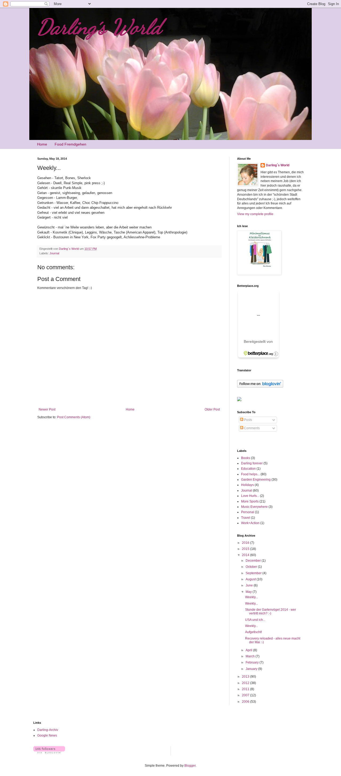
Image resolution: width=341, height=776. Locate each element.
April (249, 650)
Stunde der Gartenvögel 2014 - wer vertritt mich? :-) (270, 611)
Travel (245, 518)
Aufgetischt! (253, 632)
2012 (246, 683)
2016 (246, 543)
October (252, 567)
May (249, 592)
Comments (251, 428)
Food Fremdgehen (70, 144)
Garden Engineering (256, 479)
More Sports (250, 501)
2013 (246, 676)
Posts (247, 420)
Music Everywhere (254, 507)
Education (248, 469)
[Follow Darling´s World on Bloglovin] (260, 386)
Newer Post (47, 409)
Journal (54, 253)
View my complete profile (255, 214)
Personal (247, 512)
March (250, 656)
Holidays (247, 485)
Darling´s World (99, 26)
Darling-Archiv (47, 730)
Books (245, 458)
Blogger (190, 765)
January (252, 669)
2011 (246, 689)
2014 (246, 555)
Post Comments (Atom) (73, 417)
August (251, 579)
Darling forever (252, 463)
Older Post (212, 409)
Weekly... (251, 597)
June (250, 585)
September (254, 573)
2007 (246, 695)
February (252, 662)
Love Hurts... (250, 496)
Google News (47, 735)
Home (42, 144)
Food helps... (250, 474)
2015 (246, 549)
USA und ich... (255, 620)
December (254, 560)
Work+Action (250, 523)
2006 (246, 701)
